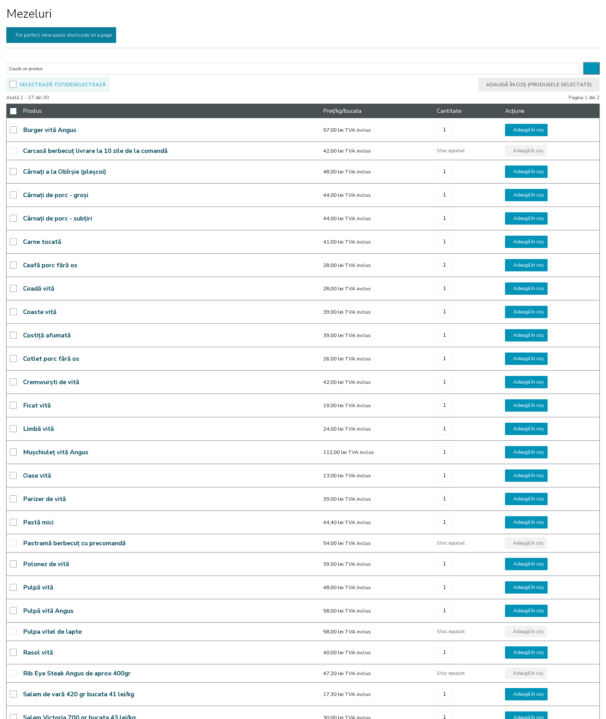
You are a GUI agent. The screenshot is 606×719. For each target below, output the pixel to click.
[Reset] (591, 68)
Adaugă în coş (528, 129)
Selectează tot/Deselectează (63, 84)
